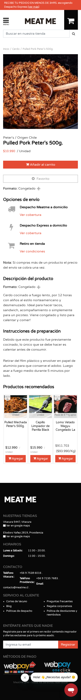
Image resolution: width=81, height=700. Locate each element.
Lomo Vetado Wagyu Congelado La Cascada (65, 426)
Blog (9, 606)
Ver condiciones (32, 251)
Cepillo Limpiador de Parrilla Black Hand (40, 426)
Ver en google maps (18, 525)
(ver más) (33, 7)
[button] (6, 21)
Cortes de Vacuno (16, 601)
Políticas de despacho (19, 610)
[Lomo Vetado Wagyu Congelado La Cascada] (65, 406)
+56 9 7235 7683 (47, 578)
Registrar (68, 644)
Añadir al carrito (42, 165)
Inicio (6, 49)
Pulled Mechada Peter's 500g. (15, 424)
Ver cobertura (30, 215)
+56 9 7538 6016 (30, 573)
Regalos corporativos (59, 606)
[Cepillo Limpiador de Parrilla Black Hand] (40, 406)
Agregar (17, 458)
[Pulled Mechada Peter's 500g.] (15, 406)
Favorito (42, 179)
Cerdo (16, 49)
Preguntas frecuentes (60, 601)
